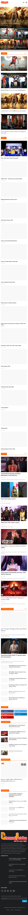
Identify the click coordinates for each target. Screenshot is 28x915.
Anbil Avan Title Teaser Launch (10, 522)
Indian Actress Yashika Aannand (8, 302)
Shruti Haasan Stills (5, 366)
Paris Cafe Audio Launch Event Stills (9, 158)
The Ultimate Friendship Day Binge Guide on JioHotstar (17, 679)
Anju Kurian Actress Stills (7, 220)
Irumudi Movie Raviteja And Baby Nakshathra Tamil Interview (10, 474)
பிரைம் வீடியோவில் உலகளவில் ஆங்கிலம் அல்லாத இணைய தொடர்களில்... (13, 132)
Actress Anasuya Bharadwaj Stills (9, 240)
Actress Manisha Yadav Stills (8, 282)
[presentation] (1, 17)
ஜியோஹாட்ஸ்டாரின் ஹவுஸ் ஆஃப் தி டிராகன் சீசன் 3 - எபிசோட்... (17, 692)
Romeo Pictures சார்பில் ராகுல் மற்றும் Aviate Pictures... (13, 90)
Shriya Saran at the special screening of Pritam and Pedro (13, 324)
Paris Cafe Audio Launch (8, 499)
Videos (4, 454)
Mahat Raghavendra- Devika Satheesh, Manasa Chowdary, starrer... (17, 726)
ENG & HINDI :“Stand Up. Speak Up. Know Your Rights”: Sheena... (17, 672)
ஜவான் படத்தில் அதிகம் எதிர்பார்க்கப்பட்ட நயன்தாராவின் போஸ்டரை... (12, 780)
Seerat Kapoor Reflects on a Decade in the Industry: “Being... (18, 685)
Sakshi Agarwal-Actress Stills (8, 449)
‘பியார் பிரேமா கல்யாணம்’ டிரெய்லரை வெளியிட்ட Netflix (14, 546)
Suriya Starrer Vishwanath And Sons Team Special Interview (13, 573)
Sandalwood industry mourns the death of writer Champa (18, 745)
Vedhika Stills (4, 428)
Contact (7, 910)
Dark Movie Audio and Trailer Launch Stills (11, 345)
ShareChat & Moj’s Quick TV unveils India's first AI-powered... (13, 656)
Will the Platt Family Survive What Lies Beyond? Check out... (17, 698)
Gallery (11, 910)
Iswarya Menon (4, 407)
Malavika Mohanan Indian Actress (9, 199)
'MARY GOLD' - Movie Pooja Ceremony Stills (11, 178)
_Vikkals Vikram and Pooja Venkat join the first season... (18, 821)
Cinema (4, 53)
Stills (3, 138)
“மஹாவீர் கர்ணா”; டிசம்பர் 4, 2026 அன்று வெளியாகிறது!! (13, 110)
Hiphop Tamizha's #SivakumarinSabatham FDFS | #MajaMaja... (18, 739)
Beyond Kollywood (7, 609)
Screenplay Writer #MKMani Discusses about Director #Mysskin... (17, 732)
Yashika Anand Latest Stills (7, 387)
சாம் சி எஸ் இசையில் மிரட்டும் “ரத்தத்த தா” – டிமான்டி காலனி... (13, 598)
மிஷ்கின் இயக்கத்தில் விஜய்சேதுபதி (16, 750)
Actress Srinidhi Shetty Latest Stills (9, 261)
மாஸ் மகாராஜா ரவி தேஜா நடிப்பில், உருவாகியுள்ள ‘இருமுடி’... (14, 629)
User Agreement (17, 910)
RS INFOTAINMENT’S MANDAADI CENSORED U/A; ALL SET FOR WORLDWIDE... (15, 795)
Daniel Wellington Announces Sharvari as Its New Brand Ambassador (17, 666)
